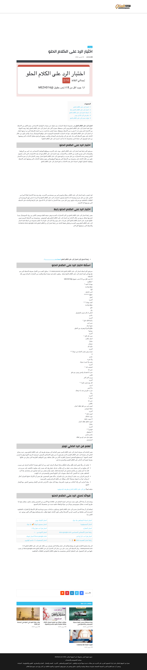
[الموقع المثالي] (122, 6)
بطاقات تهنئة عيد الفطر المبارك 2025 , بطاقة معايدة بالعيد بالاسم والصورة (54, 623)
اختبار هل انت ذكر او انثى (84, 536)
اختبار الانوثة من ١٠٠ (40, 532)
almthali (88, 57)
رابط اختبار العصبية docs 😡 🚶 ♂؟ (80, 540)
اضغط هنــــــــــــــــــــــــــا (52, 259)
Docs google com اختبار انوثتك (36, 536)
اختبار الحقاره (87, 528)
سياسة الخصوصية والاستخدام (74, 660)
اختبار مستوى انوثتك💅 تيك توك (37, 524)
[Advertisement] (74, 29)
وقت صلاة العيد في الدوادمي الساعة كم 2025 (28, 623)
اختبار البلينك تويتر (41, 520)
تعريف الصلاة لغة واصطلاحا (84, 644)
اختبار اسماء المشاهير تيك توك (82, 520)
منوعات (90, 47)
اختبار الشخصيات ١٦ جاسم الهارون (36, 540)
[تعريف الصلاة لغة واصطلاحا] (80, 636)
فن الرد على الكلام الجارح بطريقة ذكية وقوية (71, 489)
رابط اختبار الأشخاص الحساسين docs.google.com (75, 532)
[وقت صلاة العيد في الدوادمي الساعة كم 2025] (28, 614)
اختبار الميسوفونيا (86, 524)
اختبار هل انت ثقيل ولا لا (39, 528)
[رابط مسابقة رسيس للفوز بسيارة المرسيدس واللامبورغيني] (80, 614)
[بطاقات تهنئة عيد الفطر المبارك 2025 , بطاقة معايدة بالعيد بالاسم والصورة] (54, 614)
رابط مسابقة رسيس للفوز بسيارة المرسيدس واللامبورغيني (82, 623)
